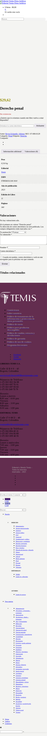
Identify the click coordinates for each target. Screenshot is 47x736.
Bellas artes (19, 623)
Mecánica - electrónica (22, 686)
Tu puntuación (6, 232)
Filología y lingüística (22, 651)
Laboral (18, 556)
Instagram (17, 359)
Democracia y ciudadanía (23, 541)
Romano (18, 565)
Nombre (4, 247)
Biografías (18, 626)
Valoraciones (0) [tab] (31, 151)
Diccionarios (19, 641)
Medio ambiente (20, 558)
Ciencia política (20, 532)
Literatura (18, 675)
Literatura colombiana (22, 677)
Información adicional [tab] (12, 151)
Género (18, 552)
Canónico (18, 530)
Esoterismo (19, 647)
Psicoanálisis (19, 693)
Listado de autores (21, 594)
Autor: (2, 134)
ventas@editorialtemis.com (14, 424)
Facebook (17, 355)
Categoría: (4, 136)
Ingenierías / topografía (22, 669)
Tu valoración (6, 234)
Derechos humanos (21, 545)
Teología (18, 708)
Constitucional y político (22, 539)
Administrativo (20, 526)
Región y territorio (21, 697)
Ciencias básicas (20, 628)
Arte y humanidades (21, 621)
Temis (3, 172)
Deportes (18, 639)
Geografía (18, 656)
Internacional (19, 554)
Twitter (16, 357)
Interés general (20, 671)
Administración (20, 608)
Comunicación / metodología (24, 634)
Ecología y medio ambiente (23, 643)
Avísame (40, 126)
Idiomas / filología (21, 664)
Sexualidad (19, 701)
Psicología (18, 695)
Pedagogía (18, 690)
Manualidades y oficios (22, 682)
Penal (10, 136)
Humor (18, 662)
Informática (19, 667)
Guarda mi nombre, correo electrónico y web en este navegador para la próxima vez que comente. (21, 258)
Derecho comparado (21, 543)
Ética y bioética (20, 548)
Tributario (18, 567)
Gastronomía (19, 654)
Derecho (23, 136)
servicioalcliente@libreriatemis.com (19, 375)
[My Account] (5, 15)
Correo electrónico (8, 251)
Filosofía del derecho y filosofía (24, 550)
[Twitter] (5, 144)
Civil (17, 535)
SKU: (27, 134)
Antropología (19, 615)
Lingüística (19, 673)
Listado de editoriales (22, 576)
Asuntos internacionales (22, 528)
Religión (18, 699)
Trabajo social (20, 710)
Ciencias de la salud (21, 630)
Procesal (18, 563)
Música (18, 688)
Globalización (19, 658)
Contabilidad (19, 636)
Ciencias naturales (21, 632)
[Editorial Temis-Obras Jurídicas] (13, 1)
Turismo (18, 712)
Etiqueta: (16, 136)
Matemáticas (19, 684)
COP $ (7, 504)
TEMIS (18, 574)
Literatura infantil (20, 680)
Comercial (18, 537)
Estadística (18, 649)
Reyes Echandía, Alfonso (15, 134)
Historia (18, 660)
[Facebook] (5, 142)
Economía (18, 645)
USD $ (7, 500)
